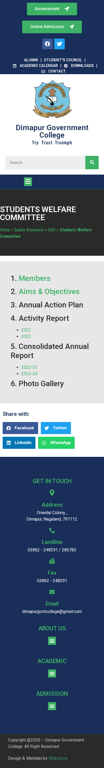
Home (5, 229)
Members (35, 278)
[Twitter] (59, 44)
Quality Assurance (28, 229)
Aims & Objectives (49, 291)
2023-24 (29, 373)
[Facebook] (47, 44)
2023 (26, 336)
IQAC (51, 229)
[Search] (92, 162)
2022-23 (29, 367)
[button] (52, 27)
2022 (26, 330)
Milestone (58, 758)
